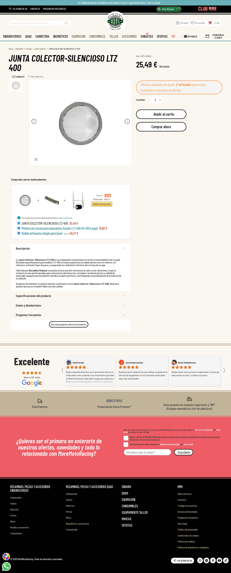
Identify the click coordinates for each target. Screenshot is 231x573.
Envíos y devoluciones (28, 305)
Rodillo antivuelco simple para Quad (41, 233)
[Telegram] (206, 560)
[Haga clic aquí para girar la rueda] (6, 556)
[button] (18, 8)
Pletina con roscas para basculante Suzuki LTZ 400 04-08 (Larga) (59, 228)
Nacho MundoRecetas (187, 363)
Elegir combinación (65, 218)
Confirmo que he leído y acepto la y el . (161, 444)
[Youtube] (219, 560)
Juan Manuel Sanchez (134, 363)
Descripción (23, 248)
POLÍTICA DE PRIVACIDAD (204, 430)
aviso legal (188, 444)
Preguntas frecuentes (28, 315)
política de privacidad (169, 444)
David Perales (78, 363)
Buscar (66, 23)
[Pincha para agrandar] (35, 159)
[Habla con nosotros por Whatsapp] (6, 566)
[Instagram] (200, 560)
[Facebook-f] (213, 560)
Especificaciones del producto (33, 296)
